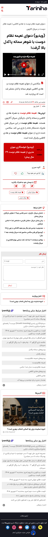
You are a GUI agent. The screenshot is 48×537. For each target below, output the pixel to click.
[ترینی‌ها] (36, 8)
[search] (2, 11)
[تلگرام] (16, 186)
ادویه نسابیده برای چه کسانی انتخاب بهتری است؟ (26, 301)
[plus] (22, 173)
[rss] (40, 527)
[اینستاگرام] (14, 527)
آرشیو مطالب (24, 516)
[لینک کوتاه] (11, 102)
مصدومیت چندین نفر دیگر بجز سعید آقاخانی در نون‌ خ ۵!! (24, 228)
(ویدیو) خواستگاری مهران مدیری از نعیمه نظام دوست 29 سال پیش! (19, 152)
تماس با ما (44, 2)
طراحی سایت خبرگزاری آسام (21, 532)
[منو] (2, 8)
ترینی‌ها (7, 523)
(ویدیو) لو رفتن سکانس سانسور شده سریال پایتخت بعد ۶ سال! (24, 234)
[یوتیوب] (20, 527)
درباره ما (37, 2)
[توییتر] (32, 186)
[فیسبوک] (24, 186)
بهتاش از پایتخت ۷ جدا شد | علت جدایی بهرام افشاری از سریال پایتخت (24, 242)
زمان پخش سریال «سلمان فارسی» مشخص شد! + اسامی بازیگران (24, 222)
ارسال (10, 285)
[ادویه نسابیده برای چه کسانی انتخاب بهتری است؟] (24, 412)
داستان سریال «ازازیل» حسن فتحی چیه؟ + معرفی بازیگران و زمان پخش (23, 215)
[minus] (16, 173)
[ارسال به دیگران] (7, 102)
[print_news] (4, 102)
